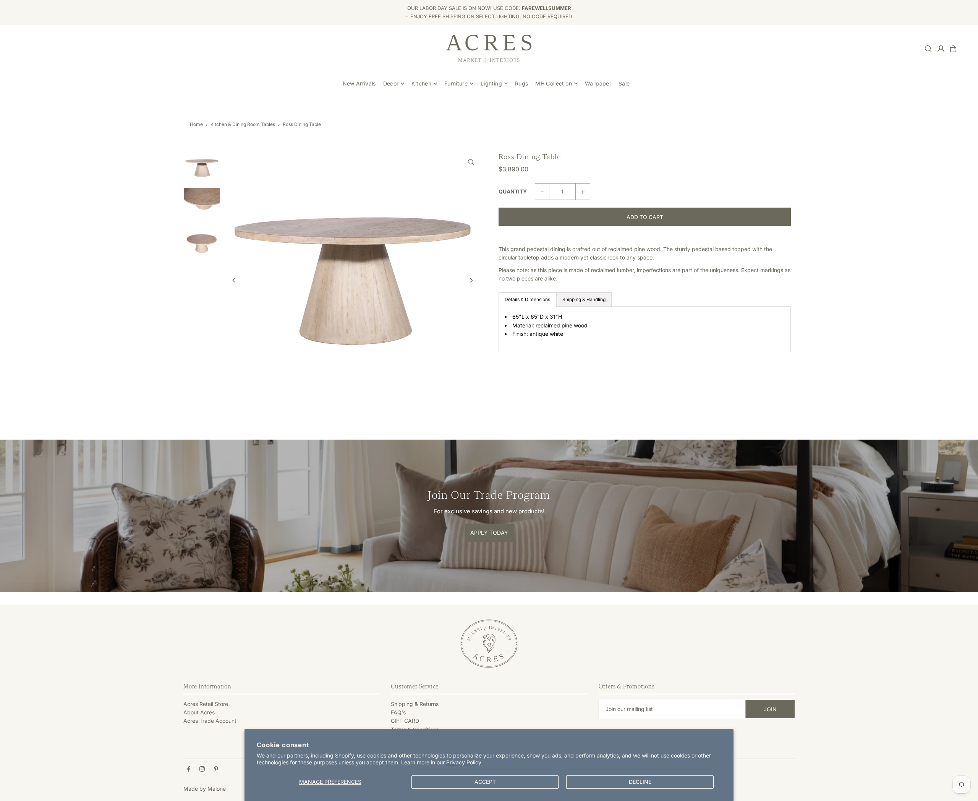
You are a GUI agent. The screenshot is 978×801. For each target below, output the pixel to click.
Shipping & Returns (415, 704)
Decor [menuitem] (391, 83)
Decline (640, 781)
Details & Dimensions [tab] (527, 299)
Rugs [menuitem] (521, 83)
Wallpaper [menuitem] (598, 83)
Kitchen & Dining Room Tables (242, 124)
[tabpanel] (645, 329)
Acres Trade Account (209, 720)
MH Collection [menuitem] (553, 83)
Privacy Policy (463, 762)
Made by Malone (204, 788)
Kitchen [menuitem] (421, 83)
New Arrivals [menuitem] (359, 83)
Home (196, 124)
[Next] (470, 280)
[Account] (941, 48)
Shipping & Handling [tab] (584, 299)
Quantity (513, 191)
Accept (485, 781)
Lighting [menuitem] (491, 83)
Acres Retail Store (205, 704)
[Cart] (953, 48)
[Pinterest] (216, 769)
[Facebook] (188, 769)
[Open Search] (928, 48)
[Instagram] (202, 769)
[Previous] (234, 280)
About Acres (199, 712)
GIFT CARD (405, 720)
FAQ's (398, 712)
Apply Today (489, 532)
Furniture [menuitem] (456, 83)
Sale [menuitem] (624, 83)
